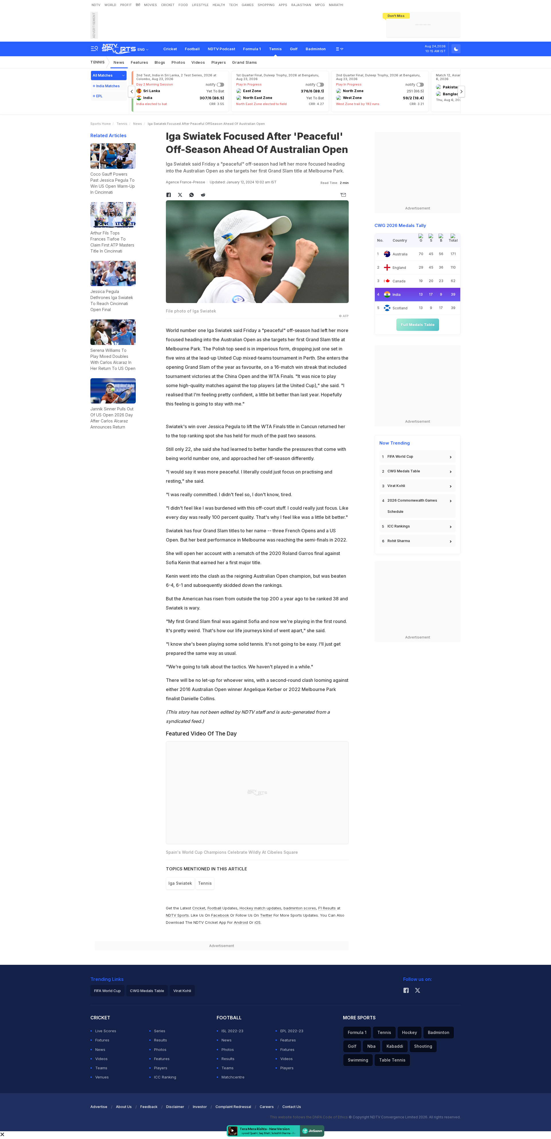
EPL (99, 96)
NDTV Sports (177, 915)
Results (160, 1040)
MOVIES (150, 5)
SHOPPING (266, 5)
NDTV (96, 5)
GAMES (248, 5)
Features (139, 62)
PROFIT (126, 5)
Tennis (275, 48)
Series (159, 1031)
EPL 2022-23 (291, 1031)
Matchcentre (233, 1077)
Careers (267, 1107)
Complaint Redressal (233, 1107)
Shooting (423, 1046)
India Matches (108, 86)
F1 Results (327, 908)
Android (241, 922)
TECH (233, 5)
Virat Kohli (396, 486)
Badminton (316, 48)
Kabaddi (395, 1046)
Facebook (220, 915)
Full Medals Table (417, 324)
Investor (200, 1107)
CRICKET (167, 5)
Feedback (149, 1107)
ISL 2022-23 (232, 1031)
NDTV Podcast (221, 48)
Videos (198, 62)
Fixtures (102, 1040)
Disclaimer (175, 1107)
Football (192, 48)
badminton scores (300, 908)
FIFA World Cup (400, 456)
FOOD (183, 5)
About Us (124, 1107)
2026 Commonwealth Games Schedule (412, 506)
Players (219, 62)
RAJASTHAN (301, 5)
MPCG (320, 5)
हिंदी (138, 5)
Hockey (409, 1032)
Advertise (98, 1107)
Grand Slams (244, 62)
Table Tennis (392, 1059)
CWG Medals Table (403, 471)
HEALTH (219, 5)
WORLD (110, 5)
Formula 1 (252, 48)
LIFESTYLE (200, 5)
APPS (283, 5)
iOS (258, 922)
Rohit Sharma (398, 541)
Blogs (160, 62)
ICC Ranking (165, 1077)
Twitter (266, 915)
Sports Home (100, 124)
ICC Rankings (398, 526)
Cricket (170, 48)
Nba (371, 1046)
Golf (294, 48)
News (119, 62)
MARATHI (336, 5)
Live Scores (105, 1031)
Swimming (358, 1059)
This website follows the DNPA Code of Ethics (309, 1117)
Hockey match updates (260, 908)
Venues (102, 1077)
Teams (101, 1068)
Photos (178, 62)
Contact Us (291, 1107)
